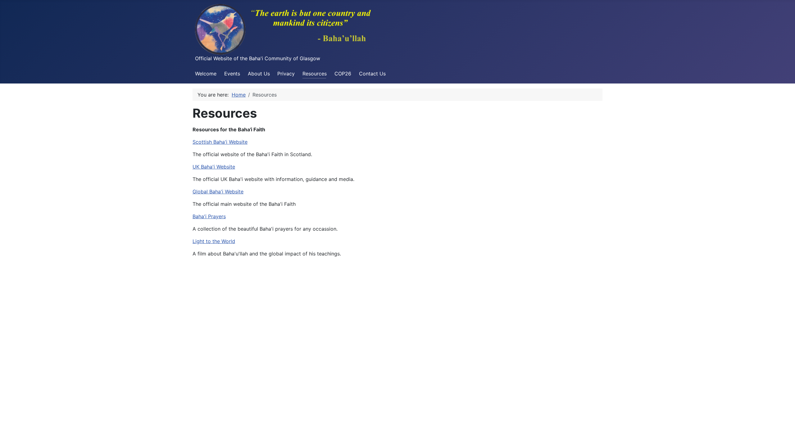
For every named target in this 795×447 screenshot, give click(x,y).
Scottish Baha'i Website (220, 142)
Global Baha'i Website (218, 191)
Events (232, 73)
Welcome (205, 73)
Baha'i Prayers (209, 216)
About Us (259, 73)
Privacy (286, 73)
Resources (314, 73)
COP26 (342, 73)
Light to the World (214, 241)
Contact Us (372, 73)
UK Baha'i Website (214, 167)
